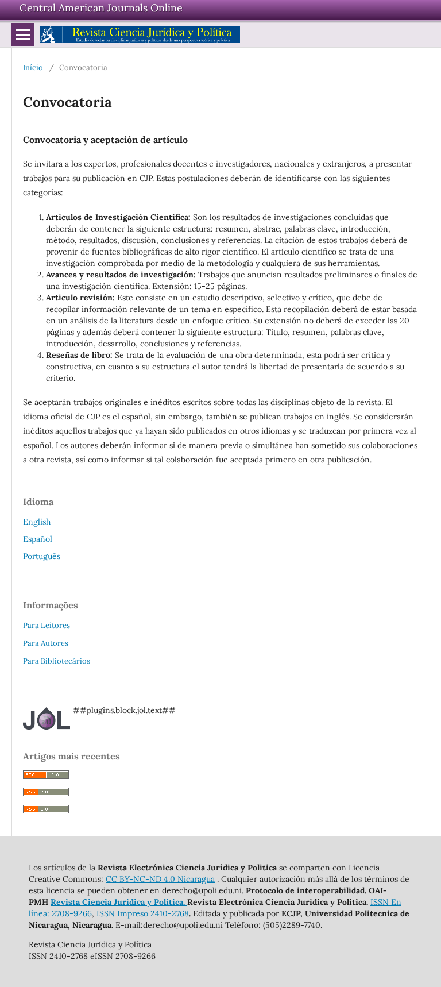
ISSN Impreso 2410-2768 (142, 913)
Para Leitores (46, 625)
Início (33, 67)
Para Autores (45, 643)
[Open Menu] (22, 34)
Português (41, 556)
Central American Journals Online (101, 7)
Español (37, 539)
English (37, 521)
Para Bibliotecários (56, 661)
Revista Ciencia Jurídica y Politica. (119, 902)
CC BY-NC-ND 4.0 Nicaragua (160, 879)
